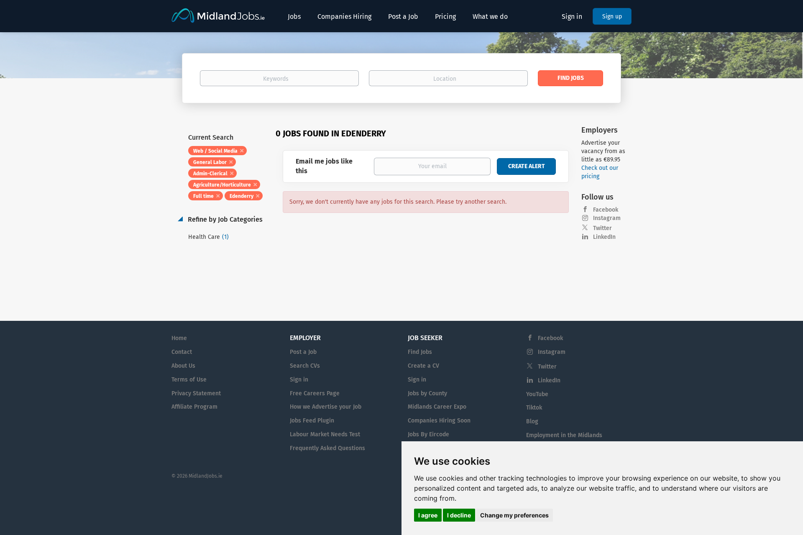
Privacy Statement (196, 393)
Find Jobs (570, 78)
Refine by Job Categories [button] (224, 219)
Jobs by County (427, 393)
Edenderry (241, 196)
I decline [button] (459, 515)
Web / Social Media (215, 151)
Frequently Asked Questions (327, 448)
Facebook (605, 209)
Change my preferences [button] (514, 515)
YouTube (537, 394)
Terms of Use (189, 379)
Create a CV (423, 365)
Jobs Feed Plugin (312, 420)
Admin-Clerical (210, 174)
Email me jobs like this (324, 166)
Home (179, 338)
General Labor (210, 162)
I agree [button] (427, 515)
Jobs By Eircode (428, 434)
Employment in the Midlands (564, 435)
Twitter (602, 228)
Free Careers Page (315, 393)
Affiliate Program (194, 406)
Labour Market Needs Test (325, 434)
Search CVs (305, 365)
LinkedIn (604, 237)
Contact (181, 352)
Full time (203, 196)
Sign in (572, 16)
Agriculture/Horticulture (222, 185)
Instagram (607, 218)
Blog (532, 421)
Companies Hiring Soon (439, 420)
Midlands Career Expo (437, 406)
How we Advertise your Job (325, 406)
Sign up (612, 16)
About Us (183, 365)
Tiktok (534, 407)
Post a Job (303, 352)
